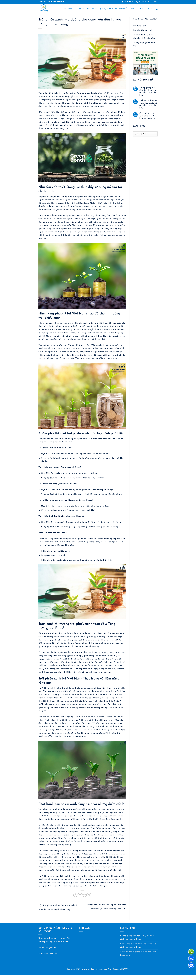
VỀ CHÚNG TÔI (70, 9)
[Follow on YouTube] (132, 2)
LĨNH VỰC (113, 9)
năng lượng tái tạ (99, 506)
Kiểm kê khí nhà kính (143, 30)
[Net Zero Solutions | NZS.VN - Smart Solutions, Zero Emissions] (46, 9)
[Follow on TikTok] (125, 2)
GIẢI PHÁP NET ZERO (87, 9)
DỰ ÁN (134, 9)
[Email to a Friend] (84, 895)
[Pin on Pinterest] (89, 895)
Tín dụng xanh (139, 26)
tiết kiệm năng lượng (64, 125)
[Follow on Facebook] (122, 2)
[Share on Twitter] (80, 895)
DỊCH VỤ (102, 9)
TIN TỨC (141, 9)
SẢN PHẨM (123, 9)
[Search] (157, 9)
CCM (150, 9)
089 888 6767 (52, 954)
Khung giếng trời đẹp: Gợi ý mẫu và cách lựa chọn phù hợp (148, 91)
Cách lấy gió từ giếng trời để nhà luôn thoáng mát (147, 115)
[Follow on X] (127, 2)
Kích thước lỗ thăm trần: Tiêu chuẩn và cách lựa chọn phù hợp (148, 104)
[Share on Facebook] (75, 895)
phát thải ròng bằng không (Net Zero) (99, 215)
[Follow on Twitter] (130, 2)
